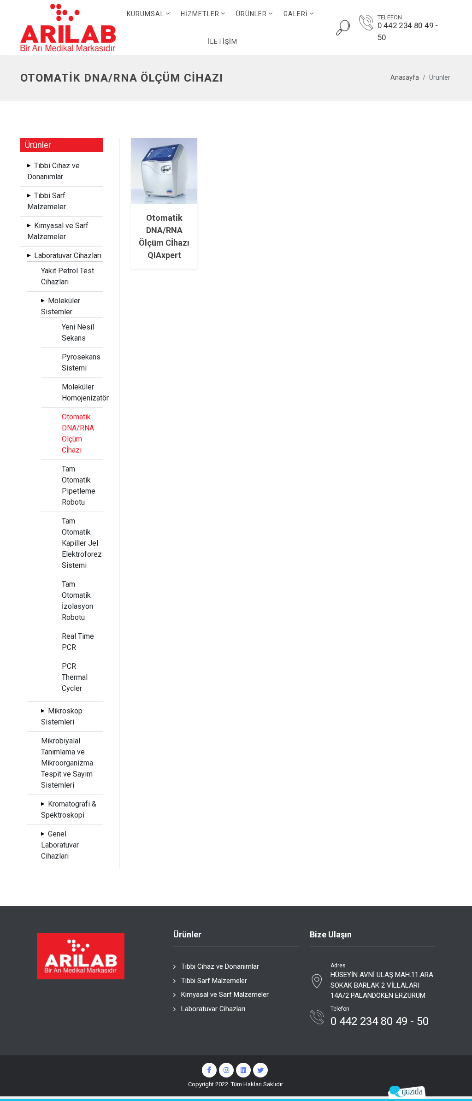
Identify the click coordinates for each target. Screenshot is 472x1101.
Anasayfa (404, 78)
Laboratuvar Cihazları (213, 1009)
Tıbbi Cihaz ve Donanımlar (220, 966)
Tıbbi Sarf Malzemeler (214, 981)
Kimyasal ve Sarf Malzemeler (225, 994)
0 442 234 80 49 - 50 (408, 31)
